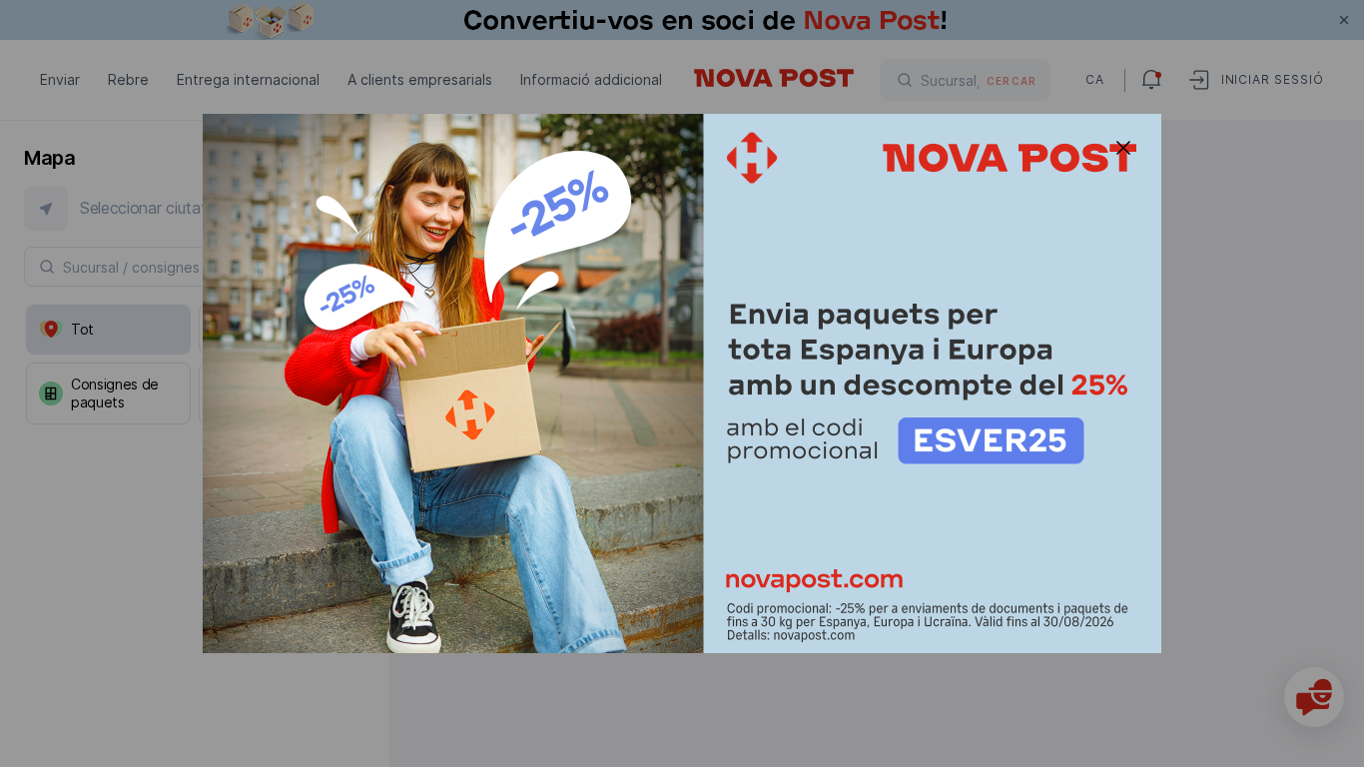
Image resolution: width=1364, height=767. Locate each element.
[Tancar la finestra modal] (1123, 148)
